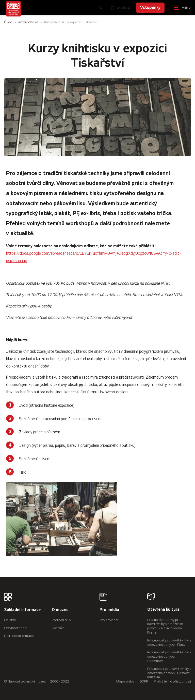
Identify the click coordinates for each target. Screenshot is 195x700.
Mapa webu (125, 681)
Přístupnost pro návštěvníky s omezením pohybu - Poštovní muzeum (169, 673)
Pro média (109, 610)
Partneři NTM (62, 620)
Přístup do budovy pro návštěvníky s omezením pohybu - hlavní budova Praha (165, 626)
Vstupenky (150, 7)
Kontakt (58, 628)
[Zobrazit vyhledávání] (101, 8)
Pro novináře (109, 620)
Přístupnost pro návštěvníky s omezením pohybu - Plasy (169, 642)
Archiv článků (28, 22)
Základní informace (22, 610)
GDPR (143, 681)
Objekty (10, 620)
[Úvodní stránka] (13, 8)
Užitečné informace (19, 636)
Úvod (8, 22)
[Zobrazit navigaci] (182, 7)
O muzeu (60, 610)
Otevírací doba (15, 628)
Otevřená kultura (163, 609)
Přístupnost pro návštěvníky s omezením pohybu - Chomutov (169, 656)
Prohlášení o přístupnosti (172, 681)
